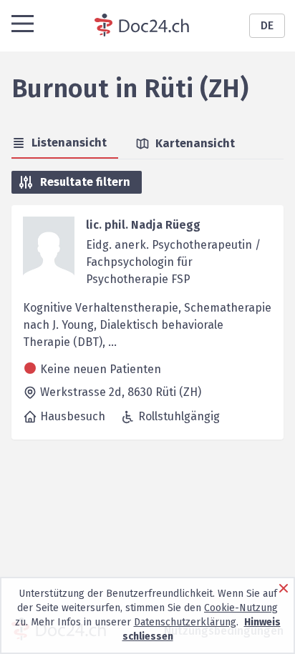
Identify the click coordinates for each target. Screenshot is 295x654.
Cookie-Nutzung (241, 608)
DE (267, 25)
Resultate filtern (85, 182)
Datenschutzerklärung (185, 622)
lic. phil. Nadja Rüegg (143, 225)
